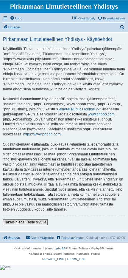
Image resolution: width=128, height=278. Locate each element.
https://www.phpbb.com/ (42, 134)
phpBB (61, 248)
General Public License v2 (78, 109)
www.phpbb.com (101, 114)
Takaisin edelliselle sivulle (25, 222)
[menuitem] (16, 18)
